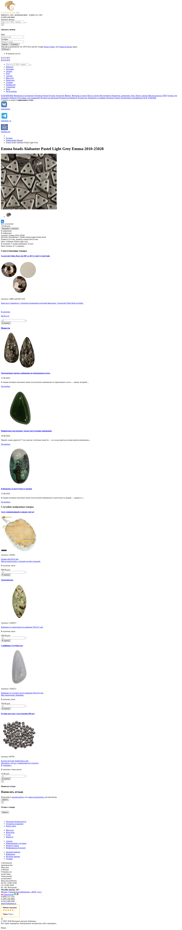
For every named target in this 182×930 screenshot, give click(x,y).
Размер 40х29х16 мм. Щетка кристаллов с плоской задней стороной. (21, 560)
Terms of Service (65, 47)
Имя (3, 34)
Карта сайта (11, 826)
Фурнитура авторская (49, 98)
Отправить (15, 44)
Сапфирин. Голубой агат (12, 646)
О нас (8, 835)
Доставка (10, 69)
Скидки (9, 76)
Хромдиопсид (7, 580)
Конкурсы (10, 80)
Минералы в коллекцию (24, 96)
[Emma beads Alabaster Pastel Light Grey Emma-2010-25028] (29, 209)
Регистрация (11, 91)
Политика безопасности (16, 821)
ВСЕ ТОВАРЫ (149, 98)
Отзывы (9, 82)
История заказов (13, 856)
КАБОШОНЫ (7, 96)
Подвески (39, 96)
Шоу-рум (10, 78)
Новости (9, 67)
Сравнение (10, 87)
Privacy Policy (49, 47)
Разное (117, 98)
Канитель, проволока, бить (123, 96)
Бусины (52, 96)
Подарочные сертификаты (132, 98)
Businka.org (10, 85)
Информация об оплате (16, 848)
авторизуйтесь (18, 797)
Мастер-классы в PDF (157, 96)
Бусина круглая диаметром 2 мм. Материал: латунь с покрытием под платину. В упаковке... (20, 763)
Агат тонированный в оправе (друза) (17, 512)
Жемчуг (68, 96)
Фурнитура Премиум (68, 98)
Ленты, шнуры (141, 96)
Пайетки (13, 98)
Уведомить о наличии (10, 228)
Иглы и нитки (93, 96)
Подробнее (5, 386)
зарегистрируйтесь (36, 797)
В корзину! (6, 575)
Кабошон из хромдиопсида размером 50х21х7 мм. (22, 627)
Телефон (4, 39)
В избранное (6, 233)
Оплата (9, 71)
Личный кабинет (13, 852)
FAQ (8, 73)
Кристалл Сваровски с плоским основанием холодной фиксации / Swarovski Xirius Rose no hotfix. (42, 303)
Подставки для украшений (28, 98)
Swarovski (60, 96)
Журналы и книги (79, 96)
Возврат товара (12, 846)
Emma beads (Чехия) (14, 140)
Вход (8, 89)
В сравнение (6, 231)
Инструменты (106, 96)
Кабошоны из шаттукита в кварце (16, 489)
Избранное (10, 854)
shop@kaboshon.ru (8, 903)
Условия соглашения (14, 824)
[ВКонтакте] (2, 221)
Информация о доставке (16, 843)
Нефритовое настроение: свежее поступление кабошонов (26, 431)
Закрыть (5, 44)
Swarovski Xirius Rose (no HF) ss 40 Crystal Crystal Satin (25, 256)
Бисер (45, 96)
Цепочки (110, 98)
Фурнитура (82, 98)
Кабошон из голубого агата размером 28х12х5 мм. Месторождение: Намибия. (22, 694)
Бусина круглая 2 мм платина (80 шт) (18, 714)
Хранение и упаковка (97, 98)
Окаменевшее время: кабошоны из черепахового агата (25, 373)
